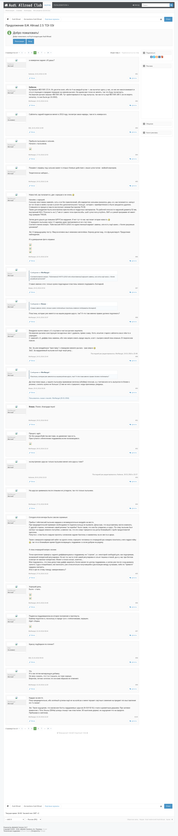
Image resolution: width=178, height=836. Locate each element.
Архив (168, 819)
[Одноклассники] (157, 57)
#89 (136, 356)
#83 (136, 128)
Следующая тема (79, 733)
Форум (47, 5)
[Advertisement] (72, 768)
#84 (136, 155)
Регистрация (10, 10)
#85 (136, 181)
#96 (136, 603)
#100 (136, 717)
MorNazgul (11, 91)
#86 (136, 257)
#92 (136, 448)
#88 (136, 317)
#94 (136, 504)
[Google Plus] (162, 57)
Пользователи (60, 5)
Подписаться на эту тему (130, 53)
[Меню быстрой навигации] (161, 19)
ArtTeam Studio (25, 831)
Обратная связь (132, 819)
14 (48, 53)
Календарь (27, 10)
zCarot (45, 829)
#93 (136, 477)
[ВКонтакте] (151, 57)
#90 (136, 388)
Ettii (9, 118)
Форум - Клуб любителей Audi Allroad (152, 819)
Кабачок (11, 64)
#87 (136, 288)
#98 (136, 658)
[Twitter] (154, 57)
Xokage (42, 831)
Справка (19, 10)
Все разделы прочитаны (41, 10)
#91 (136, 420)
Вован (10, 274)
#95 (136, 573)
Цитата (134, 78)
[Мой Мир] (159, 57)
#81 (136, 74)
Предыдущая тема (65, 733)
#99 (136, 685)
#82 (136, 101)
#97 (136, 631)
